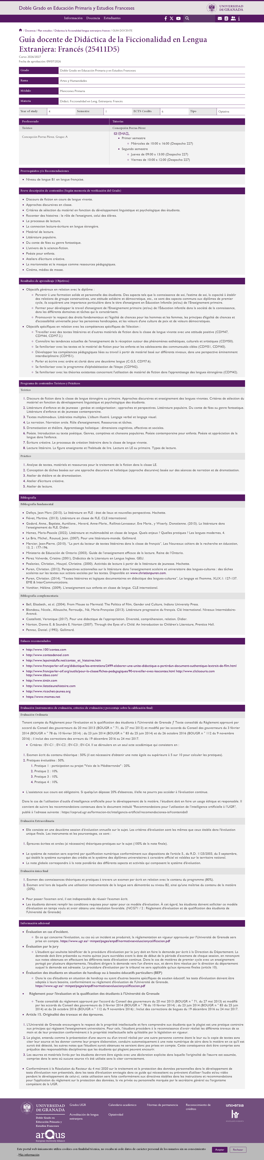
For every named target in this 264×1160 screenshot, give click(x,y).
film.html (230, 666)
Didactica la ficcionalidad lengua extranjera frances (82, 30)
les (156, 671)
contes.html (166, 671)
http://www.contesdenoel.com (47, 655)
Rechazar (238, 1149)
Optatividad (115, 1114)
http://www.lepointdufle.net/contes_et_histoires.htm (63, 660)
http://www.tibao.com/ (42, 675)
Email (124, 133)
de (221, 666)
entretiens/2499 (101, 666)
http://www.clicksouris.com (195, 671)
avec (150, 671)
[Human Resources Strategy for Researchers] (235, 1116)
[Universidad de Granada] (225, 8)
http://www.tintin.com (41, 680)
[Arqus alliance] (50, 1136)
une (130, 666)
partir (164, 666)
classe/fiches (98, 671)
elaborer (120, 666)
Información (73, 18)
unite (137, 666)
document (182, 666)
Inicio (21, 30)
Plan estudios (45, 30)
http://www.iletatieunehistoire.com (51, 686)
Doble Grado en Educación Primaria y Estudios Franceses (77, 7)
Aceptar (219, 1149)
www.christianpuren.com (148, 573)
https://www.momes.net (43, 697)
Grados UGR (78, 1105)
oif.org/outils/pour (72, 671)
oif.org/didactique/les (74, 666)
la (88, 671)
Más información (29, 1154)
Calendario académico (122, 1105)
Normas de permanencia (162, 1105)
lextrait (213, 666)
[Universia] (235, 1105)
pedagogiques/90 (120, 671)
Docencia (93, 18)
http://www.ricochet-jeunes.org (48, 691)
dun (171, 666)
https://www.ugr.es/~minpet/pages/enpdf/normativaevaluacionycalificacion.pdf (115, 941)
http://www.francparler (42, 666)
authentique (198, 666)
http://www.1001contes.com (46, 649)
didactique (149, 666)
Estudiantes (112, 18)
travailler (139, 671)
